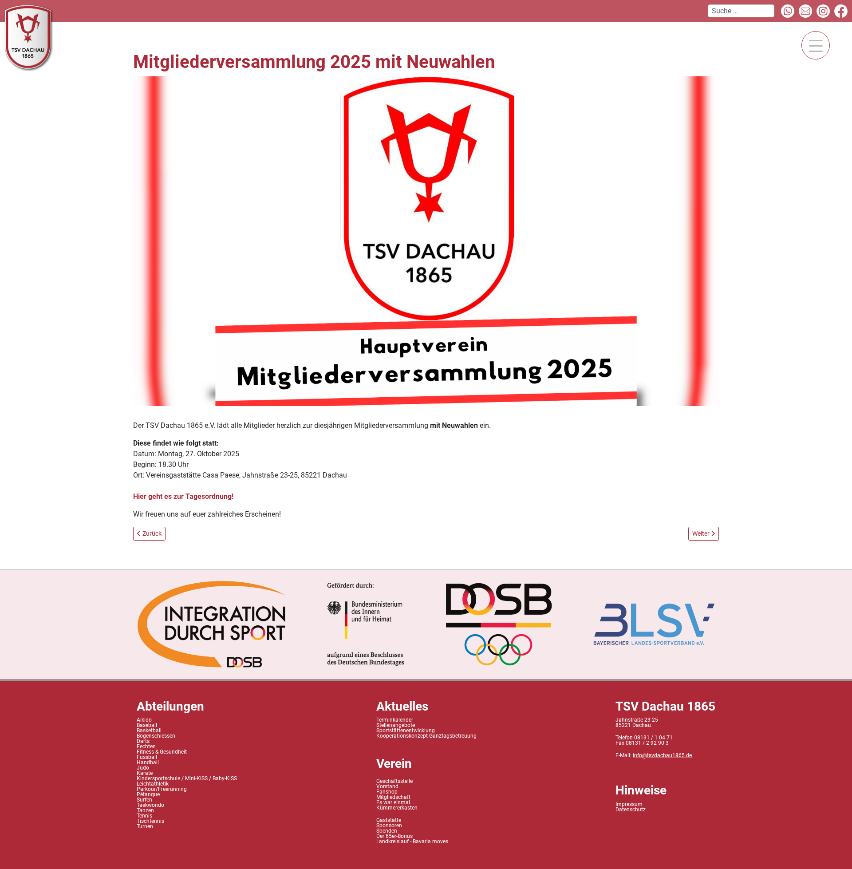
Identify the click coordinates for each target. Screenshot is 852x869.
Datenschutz (630, 809)
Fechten (146, 746)
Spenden (386, 831)
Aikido (144, 720)
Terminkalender (394, 720)
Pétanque (148, 794)
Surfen (144, 800)
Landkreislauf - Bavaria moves (412, 841)
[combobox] (741, 10)
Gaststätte (388, 820)
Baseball (147, 725)
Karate (145, 773)
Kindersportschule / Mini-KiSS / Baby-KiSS (187, 778)
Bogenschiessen (156, 736)
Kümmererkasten (397, 808)
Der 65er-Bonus (394, 836)
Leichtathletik (153, 784)
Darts (143, 741)
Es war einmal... (395, 802)
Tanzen (145, 810)
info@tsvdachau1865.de (662, 755)
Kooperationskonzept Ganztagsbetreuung (426, 736)
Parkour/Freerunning (162, 789)
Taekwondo (150, 805)
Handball (148, 762)
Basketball (149, 730)
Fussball (147, 757)
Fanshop (387, 792)
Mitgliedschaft (393, 797)
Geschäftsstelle (394, 781)
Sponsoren (389, 825)
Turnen (145, 826)
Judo (143, 768)
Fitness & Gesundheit (162, 752)
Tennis (144, 816)
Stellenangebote (395, 725)
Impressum (629, 804)
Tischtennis (150, 821)
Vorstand (387, 786)
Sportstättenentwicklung (405, 730)
